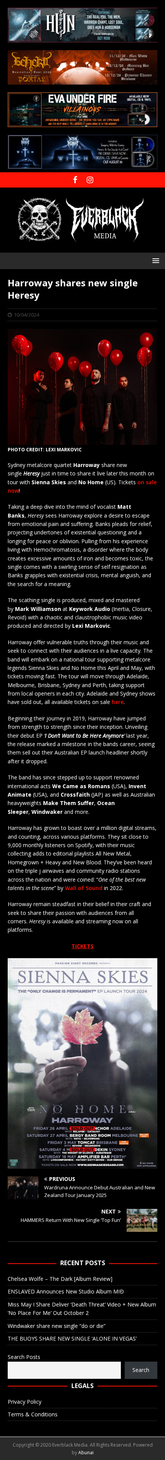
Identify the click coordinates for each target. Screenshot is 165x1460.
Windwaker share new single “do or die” (57, 1325)
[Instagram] (90, 180)
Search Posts (24, 1356)
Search (140, 1369)
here (118, 702)
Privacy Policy (24, 1401)
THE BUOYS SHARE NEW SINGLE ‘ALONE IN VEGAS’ (72, 1338)
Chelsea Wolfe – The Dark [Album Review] (60, 1278)
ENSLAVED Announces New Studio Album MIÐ (66, 1291)
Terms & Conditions (33, 1414)
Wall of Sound (83, 888)
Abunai (86, 1452)
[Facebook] (75, 180)
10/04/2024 (26, 314)
